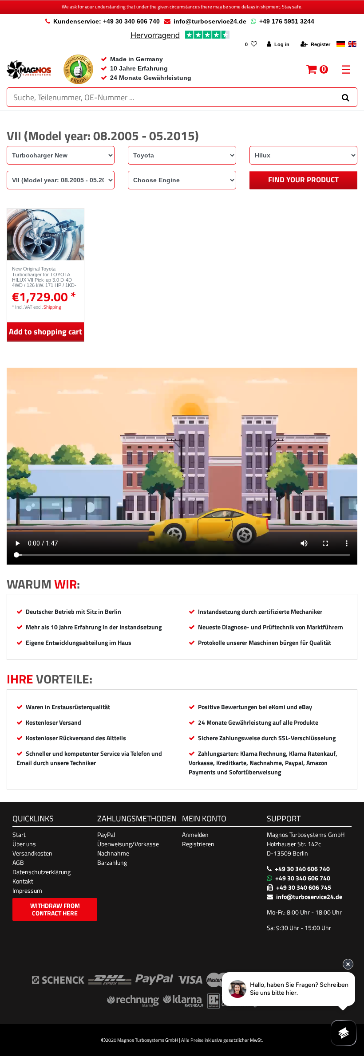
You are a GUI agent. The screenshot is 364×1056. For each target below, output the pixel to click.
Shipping (52, 306)
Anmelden (195, 834)
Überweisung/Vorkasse (128, 843)
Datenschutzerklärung (41, 871)
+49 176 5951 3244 (286, 21)
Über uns (24, 843)
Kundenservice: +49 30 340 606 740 (106, 21)
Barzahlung (112, 862)
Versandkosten (32, 853)
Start (19, 834)
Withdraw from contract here (55, 909)
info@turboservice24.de (210, 21)
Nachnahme (113, 853)
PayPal (106, 834)
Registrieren (198, 843)
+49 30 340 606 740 (302, 868)
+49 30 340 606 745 (303, 887)
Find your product (303, 179)
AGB (18, 862)
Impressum (27, 890)
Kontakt (22, 881)
